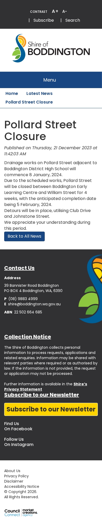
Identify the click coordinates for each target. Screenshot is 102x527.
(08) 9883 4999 (21, 298)
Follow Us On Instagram (18, 442)
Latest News (39, 93)
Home (11, 93)
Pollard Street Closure (29, 102)
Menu (49, 80)
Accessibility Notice (21, 486)
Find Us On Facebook (18, 426)
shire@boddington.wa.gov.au (32, 304)
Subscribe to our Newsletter (51, 409)
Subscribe (43, 20)
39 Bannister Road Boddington (31, 285)
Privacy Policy (16, 476)
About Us (12, 470)
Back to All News (24, 236)
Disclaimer (13, 481)
